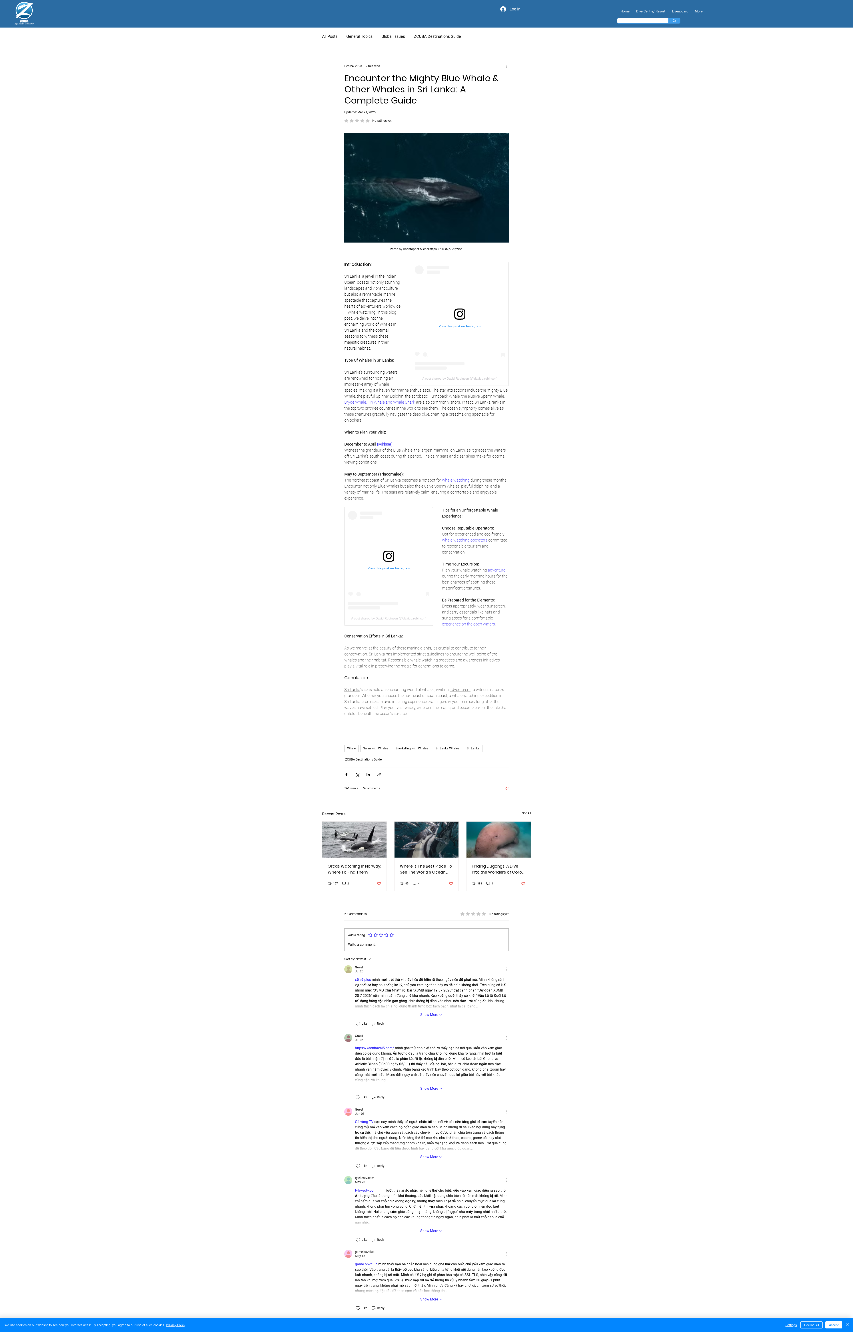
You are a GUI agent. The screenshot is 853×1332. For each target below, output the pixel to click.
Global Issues (393, 36)
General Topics (359, 36)
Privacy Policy (175, 1325)
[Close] (847, 1324)
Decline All (811, 1325)
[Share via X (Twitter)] (357, 775)
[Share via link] (379, 775)
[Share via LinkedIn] (368, 775)
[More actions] (506, 66)
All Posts (329, 36)
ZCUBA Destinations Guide (437, 36)
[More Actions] (506, 969)
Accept (834, 1325)
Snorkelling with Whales (412, 748)
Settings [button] (791, 1325)
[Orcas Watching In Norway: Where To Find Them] (354, 840)
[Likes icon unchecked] (358, 1023)
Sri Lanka (473, 748)
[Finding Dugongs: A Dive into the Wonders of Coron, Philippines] (498, 840)
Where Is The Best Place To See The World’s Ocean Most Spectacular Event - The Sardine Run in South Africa (426, 869)
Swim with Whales (375, 748)
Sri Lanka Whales (447, 748)
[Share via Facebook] (346, 775)
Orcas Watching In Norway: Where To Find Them (354, 869)
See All (526, 813)
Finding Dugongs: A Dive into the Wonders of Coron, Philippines (498, 869)
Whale (351, 748)
